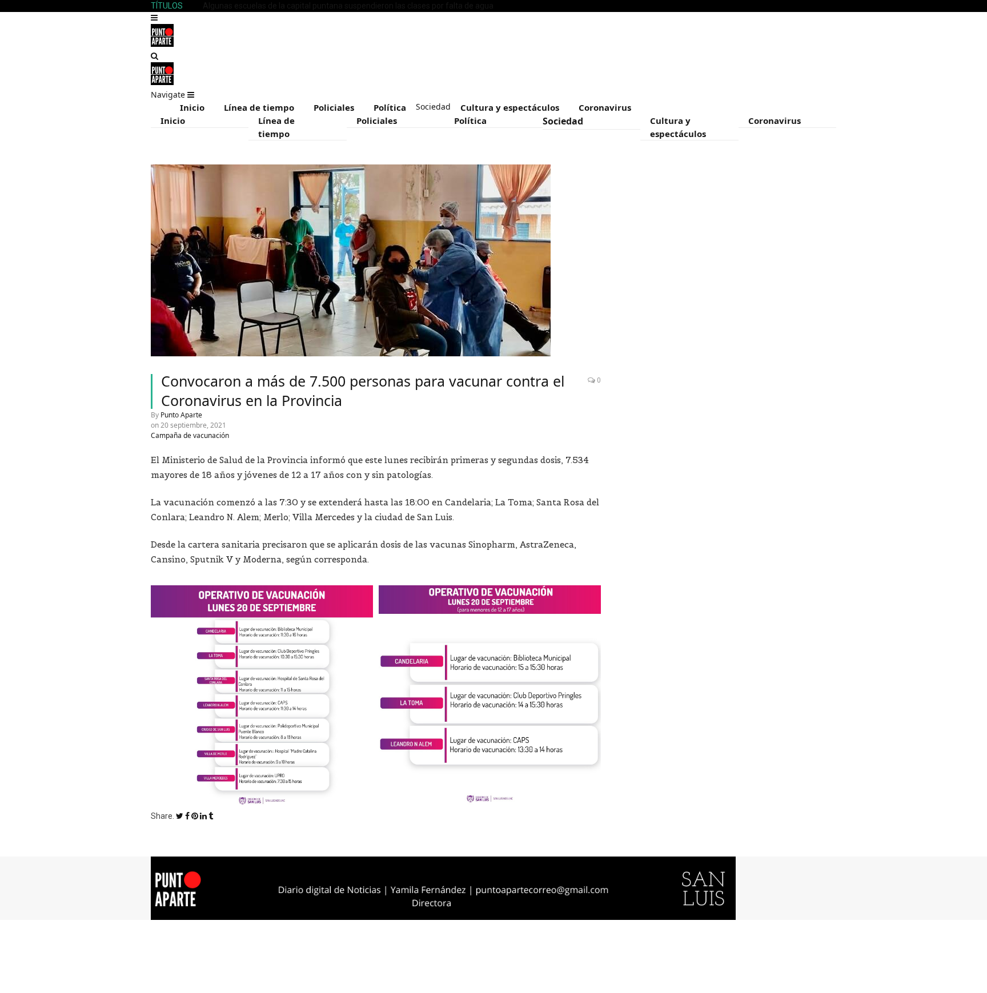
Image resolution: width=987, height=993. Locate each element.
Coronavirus (605, 107)
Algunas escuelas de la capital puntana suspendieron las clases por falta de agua (348, 5)
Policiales (334, 107)
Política (390, 107)
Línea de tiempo (259, 107)
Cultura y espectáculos (509, 107)
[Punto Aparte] (162, 44)
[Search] (154, 56)
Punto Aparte (181, 415)
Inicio (192, 107)
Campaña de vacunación (190, 435)
